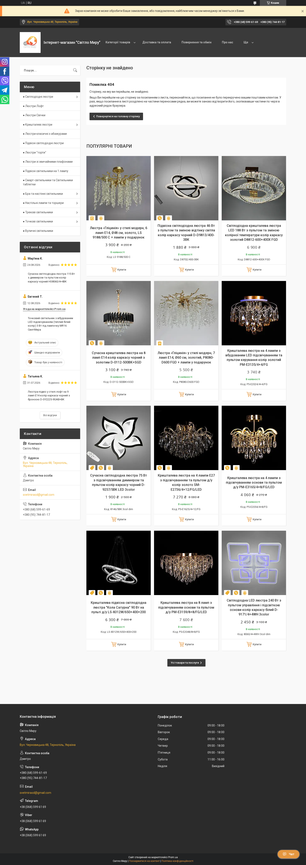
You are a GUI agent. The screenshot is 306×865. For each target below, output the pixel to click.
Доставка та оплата (156, 42)
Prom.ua (173, 857)
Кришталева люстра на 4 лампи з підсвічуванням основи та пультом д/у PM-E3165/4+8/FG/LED (254, 482)
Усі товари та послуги (185, 662)
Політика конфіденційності (177, 861)
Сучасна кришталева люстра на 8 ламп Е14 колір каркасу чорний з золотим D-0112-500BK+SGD (119, 357)
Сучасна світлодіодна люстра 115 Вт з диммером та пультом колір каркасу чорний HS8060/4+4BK (51, 277)
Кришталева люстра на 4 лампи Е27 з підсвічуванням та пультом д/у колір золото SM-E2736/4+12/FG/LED (186, 482)
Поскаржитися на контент (144, 861)
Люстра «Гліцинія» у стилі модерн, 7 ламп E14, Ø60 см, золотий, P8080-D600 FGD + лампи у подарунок (186, 357)
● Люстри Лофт (33, 106)
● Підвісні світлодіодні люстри (43, 143)
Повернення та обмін (196, 42)
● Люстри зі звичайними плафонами (48, 161)
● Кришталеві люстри (37, 124)
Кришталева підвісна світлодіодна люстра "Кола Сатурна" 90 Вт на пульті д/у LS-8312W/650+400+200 (118, 607)
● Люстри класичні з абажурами (45, 133)
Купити (121, 269)
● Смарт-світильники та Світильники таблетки (48, 182)
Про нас (227, 42)
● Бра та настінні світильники (43, 193)
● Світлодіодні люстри (38, 96)
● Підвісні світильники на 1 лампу (45, 171)
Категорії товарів (118, 42)
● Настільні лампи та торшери (43, 203)
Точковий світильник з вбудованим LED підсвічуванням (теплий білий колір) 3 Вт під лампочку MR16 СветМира (50, 324)
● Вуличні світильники (38, 230)
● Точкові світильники (38, 221)
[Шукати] (75, 70)
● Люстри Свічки (34, 115)
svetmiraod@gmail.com (38, 494)
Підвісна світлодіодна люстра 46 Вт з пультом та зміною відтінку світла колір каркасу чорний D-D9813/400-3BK (186, 233)
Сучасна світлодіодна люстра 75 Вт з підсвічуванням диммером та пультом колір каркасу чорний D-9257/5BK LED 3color (118, 482)
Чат (291, 854)
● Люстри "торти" (34, 152)
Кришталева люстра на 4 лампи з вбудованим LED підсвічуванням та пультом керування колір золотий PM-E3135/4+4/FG (253, 358)
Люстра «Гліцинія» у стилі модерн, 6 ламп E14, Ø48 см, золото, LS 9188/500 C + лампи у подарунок (118, 232)
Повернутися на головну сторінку (118, 116)
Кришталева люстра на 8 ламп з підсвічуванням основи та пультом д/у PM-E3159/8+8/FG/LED (186, 607)
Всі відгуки (50, 415)
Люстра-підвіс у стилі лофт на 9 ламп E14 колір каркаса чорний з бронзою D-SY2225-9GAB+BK (49, 395)
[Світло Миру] (30, 42)
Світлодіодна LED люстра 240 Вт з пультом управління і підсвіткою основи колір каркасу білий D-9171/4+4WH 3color (254, 607)
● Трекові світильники (38, 212)
